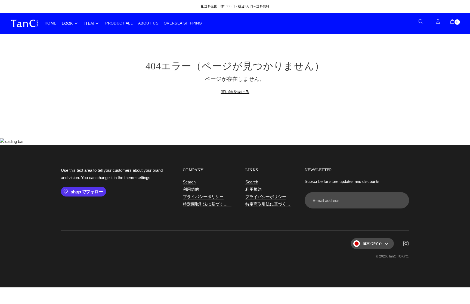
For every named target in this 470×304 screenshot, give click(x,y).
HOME (50, 23)
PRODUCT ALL (119, 23)
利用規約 (191, 189)
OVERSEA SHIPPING (183, 23)
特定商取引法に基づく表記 (207, 204)
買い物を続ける (235, 91)
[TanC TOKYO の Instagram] (406, 244)
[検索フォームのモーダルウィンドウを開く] (422, 23)
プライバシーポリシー (203, 196)
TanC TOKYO (398, 256)
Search (189, 182)
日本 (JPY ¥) (372, 243)
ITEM (89, 23)
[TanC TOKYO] (24, 23)
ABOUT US (148, 23)
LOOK (67, 23)
